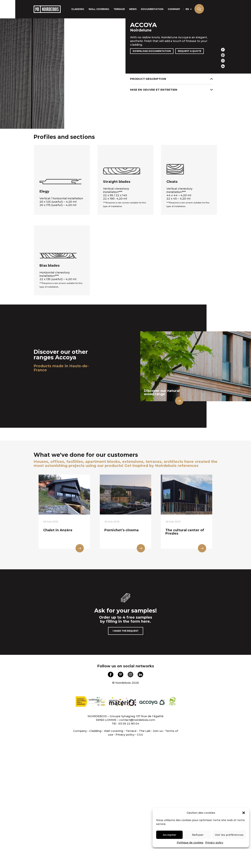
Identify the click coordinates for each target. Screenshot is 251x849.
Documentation (152, 9)
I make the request (126, 630)
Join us (158, 731)
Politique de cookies (190, 842)
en (187, 9)
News (133, 9)
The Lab (144, 731)
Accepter (169, 834)
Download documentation (152, 51)
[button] (243, 813)
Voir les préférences (229, 834)
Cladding (77, 9)
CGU (140, 734)
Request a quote (189, 51)
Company (174, 9)
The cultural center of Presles (184, 531)
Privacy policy (214, 842)
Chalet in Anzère (57, 530)
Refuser (197, 834)
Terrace (119, 9)
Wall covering (99, 9)
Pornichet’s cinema (121, 530)
